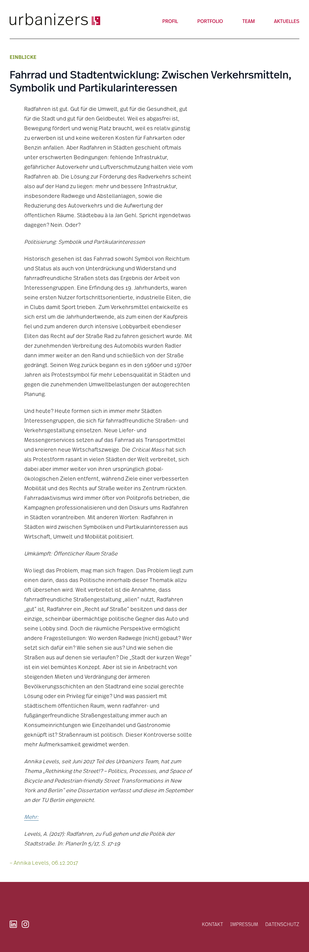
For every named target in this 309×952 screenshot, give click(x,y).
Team (248, 21)
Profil (170, 21)
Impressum (244, 924)
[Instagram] (25, 924)
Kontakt (212, 924)
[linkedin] (13, 924)
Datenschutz (282, 924)
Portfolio (210, 21)
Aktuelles (286, 21)
